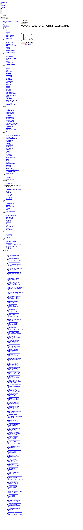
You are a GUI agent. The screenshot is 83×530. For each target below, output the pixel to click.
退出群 (7, 159)
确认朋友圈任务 (9, 229)
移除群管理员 (9, 156)
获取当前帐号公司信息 (11, 58)
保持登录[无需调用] (10, 52)
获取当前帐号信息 (10, 56)
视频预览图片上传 (10, 179)
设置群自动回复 (9, 173)
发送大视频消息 (9, 81)
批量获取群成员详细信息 (11, 138)
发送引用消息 (9, 103)
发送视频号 (8, 90)
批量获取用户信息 (10, 112)
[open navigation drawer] (1, 11)
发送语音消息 (9, 73)
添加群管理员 (9, 154)
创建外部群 (8, 141)
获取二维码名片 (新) (10, 61)
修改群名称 (8, 146)
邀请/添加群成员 (9, 148)
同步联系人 (8, 109)
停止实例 (8, 33)
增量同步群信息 (9, 140)
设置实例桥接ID (9, 36)
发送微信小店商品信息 (11, 104)
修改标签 (8, 209)
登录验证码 (8, 47)
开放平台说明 (9, 183)
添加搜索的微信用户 (10, 118)
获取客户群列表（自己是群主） (13, 135)
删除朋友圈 (8, 222)
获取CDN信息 (9, 243)
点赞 (7, 223)
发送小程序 (8, 89)
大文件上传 (8, 195)
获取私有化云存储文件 (11, 241)
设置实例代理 (9, 38)
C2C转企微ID (9, 248)
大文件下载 (8, 192)
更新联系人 (8, 115)
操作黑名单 (8, 131)
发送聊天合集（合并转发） (12, 100)
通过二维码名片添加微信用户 (12, 123)
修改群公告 (8, 151)
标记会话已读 (9, 98)
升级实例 (8, 30)
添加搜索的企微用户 (10, 120)
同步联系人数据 (9, 235)
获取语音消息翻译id (10, 92)
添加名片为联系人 (10, 121)
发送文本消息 (9, 70)
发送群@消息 (9, 71)
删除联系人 (8, 128)
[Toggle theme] (1, 4)
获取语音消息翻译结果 (11, 93)
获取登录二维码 (9, 42)
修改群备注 (8, 166)
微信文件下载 (9, 199)
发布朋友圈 (8, 220)
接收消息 (8, 68)
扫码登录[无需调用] (10, 50)
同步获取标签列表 (10, 203)
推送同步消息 (9, 234)
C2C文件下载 (9, 194)
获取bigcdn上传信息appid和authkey (13, 244)
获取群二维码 (9, 168)
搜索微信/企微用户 (10, 117)
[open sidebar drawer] (1, 13)
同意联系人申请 (9, 126)
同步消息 (8, 237)
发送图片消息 (9, 76)
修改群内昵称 (9, 165)
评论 (7, 225)
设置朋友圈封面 (9, 217)
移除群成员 (8, 149)
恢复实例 (8, 32)
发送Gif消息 (8, 82)
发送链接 (8, 87)
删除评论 (8, 228)
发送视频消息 (9, 79)
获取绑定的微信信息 (10, 64)
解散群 (7, 160)
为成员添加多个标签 (10, 211)
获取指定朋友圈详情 (10, 226)
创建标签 (8, 205)
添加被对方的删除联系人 (11, 124)
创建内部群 (8, 143)
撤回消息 (8, 97)
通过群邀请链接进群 (10, 163)
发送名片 (8, 86)
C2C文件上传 (9, 197)
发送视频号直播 (9, 101)
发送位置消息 (9, 75)
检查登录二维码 (9, 44)
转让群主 (8, 152)
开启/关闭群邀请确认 (10, 157)
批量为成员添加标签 (10, 206)
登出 (7, 59)
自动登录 (8, 49)
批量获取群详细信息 (10, 137)
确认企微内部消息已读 (11, 95)
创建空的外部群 (9, 145)
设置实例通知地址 (10, 35)
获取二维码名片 (9, 62)
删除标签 (8, 208)
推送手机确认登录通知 (11, 45)
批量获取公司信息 (10, 114)
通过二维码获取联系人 (11, 129)
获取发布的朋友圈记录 (11, 215)
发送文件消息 (9, 78)
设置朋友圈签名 (9, 218)
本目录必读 (8, 177)
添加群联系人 (9, 162)
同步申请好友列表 (10, 110)
